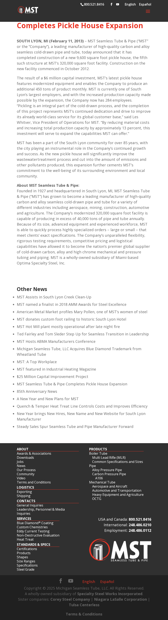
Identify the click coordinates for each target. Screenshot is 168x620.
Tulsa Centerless (84, 604)
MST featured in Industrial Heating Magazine (56, 369)
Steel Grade (25, 569)
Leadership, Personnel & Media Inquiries (41, 511)
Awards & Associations (34, 453)
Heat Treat (25, 539)
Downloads (25, 457)
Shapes (22, 557)
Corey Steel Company (70, 599)
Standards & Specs (33, 544)
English (88, 581)
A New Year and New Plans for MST (48, 398)
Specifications (27, 565)
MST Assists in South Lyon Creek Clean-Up (54, 296)
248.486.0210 (140, 524)
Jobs (20, 461)
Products (98, 449)
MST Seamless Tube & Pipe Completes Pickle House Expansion (72, 383)
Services (24, 518)
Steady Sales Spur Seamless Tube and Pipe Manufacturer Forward (75, 426)
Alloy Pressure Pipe (107, 470)
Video (21, 478)
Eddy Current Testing (33, 531)
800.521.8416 (140, 519)
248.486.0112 (140, 530)
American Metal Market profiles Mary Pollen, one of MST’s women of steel (82, 311)
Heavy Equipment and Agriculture (118, 494)
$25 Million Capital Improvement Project (52, 376)
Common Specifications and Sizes (117, 461)
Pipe (92, 466)
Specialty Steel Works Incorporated (109, 593)
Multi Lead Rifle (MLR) (109, 457)
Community (25, 474)
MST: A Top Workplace (37, 361)
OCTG (96, 498)
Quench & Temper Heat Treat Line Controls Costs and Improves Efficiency (82, 406)
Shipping (24, 496)
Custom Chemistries (32, 527)
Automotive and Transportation (116, 490)
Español (107, 581)
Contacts (26, 501)
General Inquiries (30, 505)
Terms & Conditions (84, 614)
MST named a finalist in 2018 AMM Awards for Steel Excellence (71, 304)
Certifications (27, 549)
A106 (99, 478)
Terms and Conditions (34, 482)
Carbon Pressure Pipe (109, 474)
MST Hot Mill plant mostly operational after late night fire (68, 326)
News (21, 466)
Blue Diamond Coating (35, 523)
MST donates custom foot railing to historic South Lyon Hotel (71, 319)
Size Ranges (26, 561)
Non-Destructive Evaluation (38, 535)
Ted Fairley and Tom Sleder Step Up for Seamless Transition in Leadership (83, 333)
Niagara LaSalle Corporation (120, 599)
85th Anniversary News (37, 391)
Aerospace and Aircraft (109, 486)
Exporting (24, 491)
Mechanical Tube (102, 482)
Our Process (26, 470)
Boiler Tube (98, 453)
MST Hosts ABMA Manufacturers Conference (56, 341)
